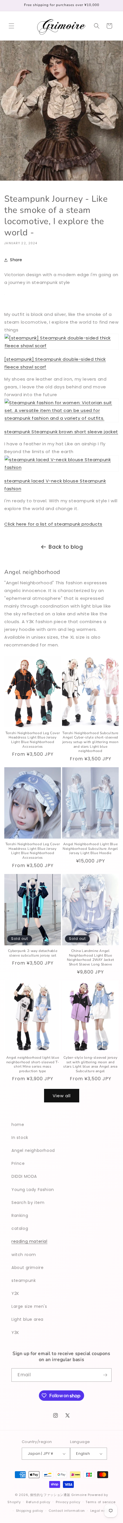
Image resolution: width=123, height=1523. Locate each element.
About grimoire (27, 1267)
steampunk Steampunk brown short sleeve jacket (61, 432)
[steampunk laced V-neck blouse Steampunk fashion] (61, 467)
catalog (19, 1228)
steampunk (23, 1280)
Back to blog (66, 546)
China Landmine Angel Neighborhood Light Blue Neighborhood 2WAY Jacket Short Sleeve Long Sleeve (90, 958)
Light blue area (27, 1319)
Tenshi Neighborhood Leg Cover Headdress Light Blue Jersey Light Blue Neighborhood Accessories (32, 740)
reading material (29, 1241)
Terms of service (100, 1502)
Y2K (15, 1293)
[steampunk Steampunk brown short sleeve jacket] (61, 418)
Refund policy (38, 1502)
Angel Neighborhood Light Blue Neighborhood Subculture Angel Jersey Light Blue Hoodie (90, 848)
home (17, 1124)
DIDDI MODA (24, 1176)
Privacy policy (68, 1502)
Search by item (27, 1202)
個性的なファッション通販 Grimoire (58, 1495)
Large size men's (29, 1306)
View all (62, 1096)
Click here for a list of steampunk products (53, 524)
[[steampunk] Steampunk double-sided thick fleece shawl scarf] (61, 346)
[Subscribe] (105, 1375)
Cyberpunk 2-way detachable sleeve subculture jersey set (32, 953)
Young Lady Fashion (32, 1189)
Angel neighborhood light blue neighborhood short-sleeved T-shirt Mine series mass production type (32, 1064)
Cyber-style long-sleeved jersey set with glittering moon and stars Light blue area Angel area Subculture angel (90, 1064)
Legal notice (101, 1510)
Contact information (67, 1510)
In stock (19, 1137)
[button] (11, 26)
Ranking (19, 1215)
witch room (23, 1254)
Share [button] (16, 260)
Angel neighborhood (33, 1150)
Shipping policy (29, 1510)
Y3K (15, 1332)
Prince (18, 1163)
